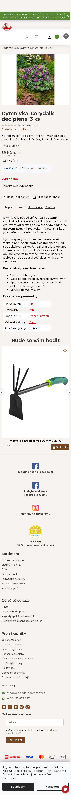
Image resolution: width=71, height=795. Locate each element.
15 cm (32, 322)
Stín (31, 310)
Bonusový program (13, 653)
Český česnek (10, 574)
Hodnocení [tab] (35, 207)
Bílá (31, 304)
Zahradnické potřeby (14, 583)
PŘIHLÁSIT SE (15, 740)
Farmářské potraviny (13, 578)
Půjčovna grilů (10, 588)
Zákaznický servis (12, 649)
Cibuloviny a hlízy (11, 564)
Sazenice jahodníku (13, 560)
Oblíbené (36, 37)
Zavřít (7, 193)
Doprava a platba (11, 644)
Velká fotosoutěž (11, 639)
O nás (5, 606)
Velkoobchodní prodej (14, 611)
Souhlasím (18, 786)
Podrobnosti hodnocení (17, 129)
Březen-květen (39, 316)
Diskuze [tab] (50, 207)
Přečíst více (9, 145)
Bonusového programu (35, 168)
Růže (5, 569)
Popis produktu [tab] (14, 207)
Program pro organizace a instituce (22, 620)
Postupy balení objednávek (17, 658)
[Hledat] (27, 36)
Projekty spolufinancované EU (19, 616)
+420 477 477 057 (18, 698)
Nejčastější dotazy (12, 663)
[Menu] (66, 36)
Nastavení (53, 786)
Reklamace (8, 667)
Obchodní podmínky (13, 672)
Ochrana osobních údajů (15, 677)
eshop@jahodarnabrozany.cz (26, 693)
